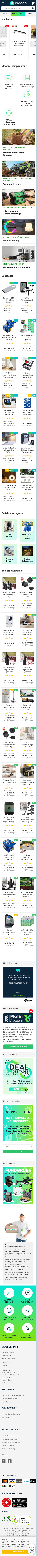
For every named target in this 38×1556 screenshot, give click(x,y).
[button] (3, 44)
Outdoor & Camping (8, 1449)
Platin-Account (7, 1402)
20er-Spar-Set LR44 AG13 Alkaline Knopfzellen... (27, 337)
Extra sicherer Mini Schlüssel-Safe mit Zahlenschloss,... (27, 450)
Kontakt (4, 1365)
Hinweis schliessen (18, 1551)
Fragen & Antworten (8, 1359)
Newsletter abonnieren (9, 1399)
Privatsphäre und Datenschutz (12, 1414)
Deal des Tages (18, 14)
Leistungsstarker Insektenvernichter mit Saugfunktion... (9, 632)
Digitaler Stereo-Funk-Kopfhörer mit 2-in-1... (9, 895)
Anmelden (18, 1151)
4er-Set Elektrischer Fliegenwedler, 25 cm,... (9, 595)
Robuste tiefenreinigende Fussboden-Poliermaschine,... (9, 707)
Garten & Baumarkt (8, 1445)
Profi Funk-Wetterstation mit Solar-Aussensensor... (27, 300)
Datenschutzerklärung (8, 1548)
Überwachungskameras (10, 1439)
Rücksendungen (7, 1355)
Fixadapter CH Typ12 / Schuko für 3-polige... (27, 595)
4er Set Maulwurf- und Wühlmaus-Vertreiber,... (27, 895)
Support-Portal (7, 1362)
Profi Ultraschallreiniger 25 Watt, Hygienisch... (27, 745)
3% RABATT (6, 14)
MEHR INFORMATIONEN (18, 1046)
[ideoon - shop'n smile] (18, 3)
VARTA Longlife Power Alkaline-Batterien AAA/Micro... (9, 857)
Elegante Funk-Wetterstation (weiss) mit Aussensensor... (9, 413)
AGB (3, 1420)
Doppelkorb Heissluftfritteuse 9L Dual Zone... (27, 782)
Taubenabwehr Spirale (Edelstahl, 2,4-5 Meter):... (27, 487)
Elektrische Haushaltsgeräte (11, 1442)
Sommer (29, 14)
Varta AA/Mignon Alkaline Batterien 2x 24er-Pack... (9, 337)
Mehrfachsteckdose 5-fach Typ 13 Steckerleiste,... (19, 43)
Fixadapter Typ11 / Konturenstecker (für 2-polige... (9, 745)
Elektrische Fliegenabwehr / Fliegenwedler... (27, 670)
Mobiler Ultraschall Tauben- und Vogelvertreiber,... (9, 820)
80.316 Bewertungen (18, 995)
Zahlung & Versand (8, 1352)
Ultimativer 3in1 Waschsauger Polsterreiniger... (27, 632)
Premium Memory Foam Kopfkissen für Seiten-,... (9, 782)
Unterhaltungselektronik (10, 1436)
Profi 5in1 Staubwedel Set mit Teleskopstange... (9, 375)
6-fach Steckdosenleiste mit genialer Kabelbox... (27, 375)
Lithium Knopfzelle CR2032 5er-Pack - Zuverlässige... (27, 412)
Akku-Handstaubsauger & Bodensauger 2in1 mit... (27, 820)
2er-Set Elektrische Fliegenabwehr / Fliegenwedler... (9, 670)
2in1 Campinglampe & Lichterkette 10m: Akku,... (9, 487)
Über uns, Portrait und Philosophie (13, 1395)
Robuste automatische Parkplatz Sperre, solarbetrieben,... (27, 857)
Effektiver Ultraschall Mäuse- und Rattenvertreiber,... (9, 932)
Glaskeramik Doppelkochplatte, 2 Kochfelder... (27, 707)
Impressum (5, 1417)
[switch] (32, 1551)
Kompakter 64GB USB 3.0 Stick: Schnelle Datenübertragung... (9, 300)
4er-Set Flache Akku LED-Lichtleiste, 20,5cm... (9, 450)
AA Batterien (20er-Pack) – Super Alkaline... (27, 932)
